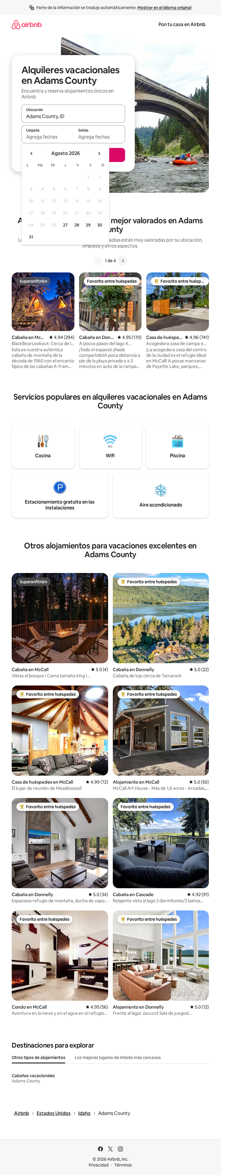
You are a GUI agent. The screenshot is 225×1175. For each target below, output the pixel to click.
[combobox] (73, 116)
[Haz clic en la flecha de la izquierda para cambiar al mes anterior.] (31, 153)
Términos (123, 1165)
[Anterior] (98, 260)
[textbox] (47, 136)
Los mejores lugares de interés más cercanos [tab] (118, 1057)
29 (88, 225)
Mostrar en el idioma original (164, 7)
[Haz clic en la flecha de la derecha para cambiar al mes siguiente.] (99, 153)
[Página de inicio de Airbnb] (27, 24)
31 (31, 237)
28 (76, 225)
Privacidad (99, 1165)
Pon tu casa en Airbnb (181, 24)
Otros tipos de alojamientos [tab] (38, 1057)
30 (99, 225)
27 (65, 225)
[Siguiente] (122, 260)
